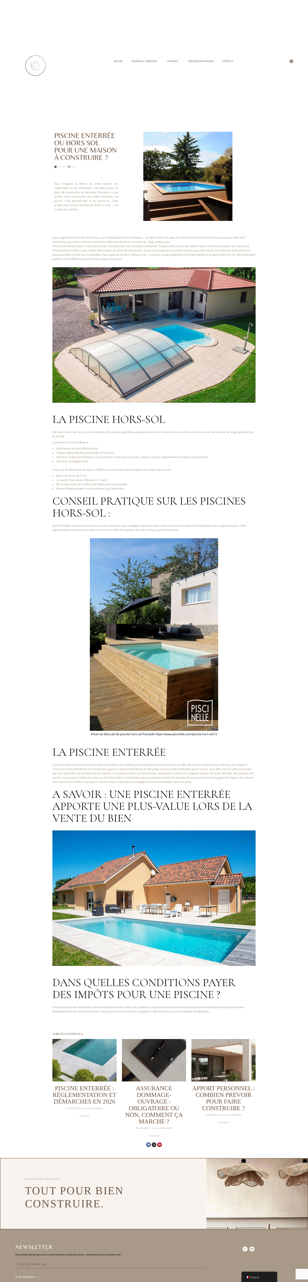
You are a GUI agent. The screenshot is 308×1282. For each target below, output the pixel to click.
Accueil (118, 61)
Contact (227, 61)
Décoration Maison (201, 61)
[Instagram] (154, 1144)
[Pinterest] (291, 61)
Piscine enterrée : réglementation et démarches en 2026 (84, 1095)
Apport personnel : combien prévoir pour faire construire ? (223, 1098)
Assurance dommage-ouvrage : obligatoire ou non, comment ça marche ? (154, 1105)
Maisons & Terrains (144, 61)
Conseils (172, 61)
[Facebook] (148, 1144)
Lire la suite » (84, 1116)
